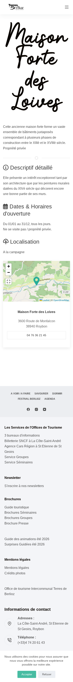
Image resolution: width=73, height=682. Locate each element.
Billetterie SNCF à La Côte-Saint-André (32, 441)
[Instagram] (36, 409)
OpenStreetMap (61, 300)
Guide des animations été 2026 (26, 539)
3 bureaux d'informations (22, 435)
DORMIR (57, 393)
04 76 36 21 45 (36, 335)
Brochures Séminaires (20, 512)
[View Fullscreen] (8, 281)
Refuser (46, 674)
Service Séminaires (18, 462)
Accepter (26, 674)
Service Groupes (16, 457)
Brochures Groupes (18, 518)
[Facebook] (28, 409)
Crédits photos (14, 573)
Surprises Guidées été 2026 (24, 544)
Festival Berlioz (29, 398)
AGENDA (49, 398)
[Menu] (67, 7)
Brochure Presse (16, 523)
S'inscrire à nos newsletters (24, 486)
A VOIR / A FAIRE (20, 393)
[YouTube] (44, 409)
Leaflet (45, 300)
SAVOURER (41, 393)
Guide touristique (16, 507)
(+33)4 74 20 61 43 (31, 642)
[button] (36, 281)
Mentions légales (16, 567)
